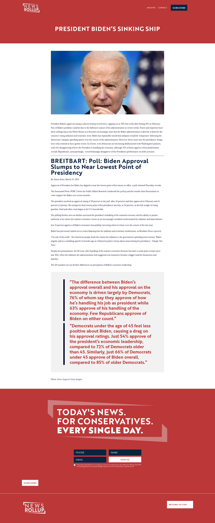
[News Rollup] (31, 8)
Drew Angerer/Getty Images (69, 379)
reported (157, 231)
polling (123, 191)
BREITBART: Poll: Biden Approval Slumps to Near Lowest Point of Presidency (100, 166)
